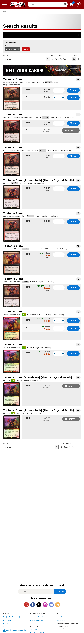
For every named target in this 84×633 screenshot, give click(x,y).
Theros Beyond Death (11, 249)
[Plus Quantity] (63, 90)
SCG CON (33, 629)
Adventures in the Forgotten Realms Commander (22, 82)
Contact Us (61, 620)
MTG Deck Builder (37, 620)
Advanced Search (36, 617)
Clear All (25, 49)
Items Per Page (56, 55)
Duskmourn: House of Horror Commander (20, 150)
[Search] (65, 4)
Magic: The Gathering (11, 617)
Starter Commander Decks (13, 216)
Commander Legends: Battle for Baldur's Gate (21, 117)
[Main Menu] (4, 4)
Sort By (5, 55)
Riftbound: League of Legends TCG (14, 631)
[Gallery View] (78, 59)
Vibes (5, 627)
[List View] (74, 59)
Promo (6, 183)
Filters (7, 35)
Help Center (61, 617)
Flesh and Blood (9, 620)
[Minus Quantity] (54, 90)
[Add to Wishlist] (78, 79)
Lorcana (6, 623)
